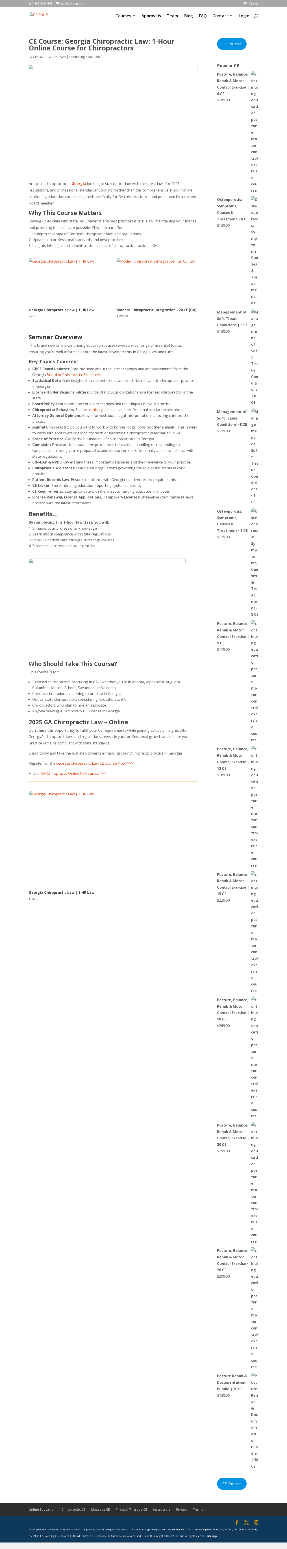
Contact (220, 16)
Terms (198, 1509)
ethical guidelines (103, 409)
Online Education (42, 1509)
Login (244, 16)
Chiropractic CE (73, 1509)
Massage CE (100, 1509)
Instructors (161, 1509)
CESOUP (39, 56)
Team (172, 16)
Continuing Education (84, 56)
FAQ (203, 16)
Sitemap (212, 1536)
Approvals (151, 16)
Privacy (181, 1509)
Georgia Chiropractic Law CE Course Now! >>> (94, 763)
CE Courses (231, 43)
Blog (188, 16)
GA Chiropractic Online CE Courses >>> (73, 773)
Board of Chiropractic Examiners (74, 374)
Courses (123, 16)
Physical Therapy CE (131, 1509)
